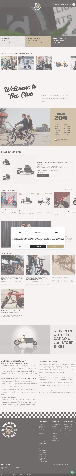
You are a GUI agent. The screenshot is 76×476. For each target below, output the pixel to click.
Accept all (55, 246)
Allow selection (38, 246)
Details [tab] (56, 232)
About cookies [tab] (38, 232)
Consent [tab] (19, 232)
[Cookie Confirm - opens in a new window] (59, 229)
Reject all (20, 246)
